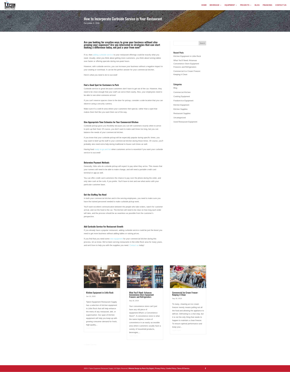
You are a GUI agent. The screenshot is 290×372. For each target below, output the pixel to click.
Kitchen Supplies (180, 109)
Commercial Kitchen (182, 92)
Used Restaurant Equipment (185, 122)
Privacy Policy (160, 368)
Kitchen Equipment (181, 105)
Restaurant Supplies (182, 113)
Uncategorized (179, 118)
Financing (267, 5)
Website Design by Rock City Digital (141, 368)
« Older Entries (90, 345)
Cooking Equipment (181, 96)
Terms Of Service (183, 368)
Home (204, 5)
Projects (244, 5)
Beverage (214, 5)
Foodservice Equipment (183, 101)
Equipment (230, 5)
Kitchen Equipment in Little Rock (187, 56)
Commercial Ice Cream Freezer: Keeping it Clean (185, 293)
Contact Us (280, 5)
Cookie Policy (171, 368)
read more (90, 328)
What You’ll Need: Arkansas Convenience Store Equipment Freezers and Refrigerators (186, 63)
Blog (257, 5)
